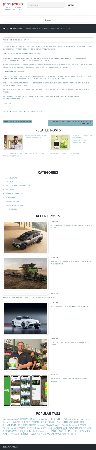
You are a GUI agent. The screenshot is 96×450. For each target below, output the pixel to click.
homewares (55, 424)
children (26, 422)
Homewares (11, 197)
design (51, 421)
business (9, 422)
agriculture (24, 419)
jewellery (13, 428)
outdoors (87, 428)
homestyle (41, 425)
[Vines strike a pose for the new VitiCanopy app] (25, 390)
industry (74, 425)
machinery (42, 428)
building (85, 419)
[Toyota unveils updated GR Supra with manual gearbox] (25, 318)
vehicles (73, 434)
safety (7, 434)
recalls (39, 112)
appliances (38, 419)
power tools (44, 431)
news (34, 112)
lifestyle (31, 428)
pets (6, 431)
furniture (10, 425)
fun (83, 422)
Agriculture (11, 178)
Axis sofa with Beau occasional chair (17, 122)
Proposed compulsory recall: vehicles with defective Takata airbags (72, 123)
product (58, 430)
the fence (41, 434)
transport (52, 434)
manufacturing (56, 428)
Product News (16, 28)
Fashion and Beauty (14, 193)
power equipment (23, 431)
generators (24, 425)
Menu (49, 20)
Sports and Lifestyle (15, 205)
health (29, 112)
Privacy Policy (13, 447)
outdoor (77, 428)
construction (39, 422)
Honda (68, 425)
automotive (58, 419)
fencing (70, 422)
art (45, 419)
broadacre (74, 419)
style (14, 434)
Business (10, 189)
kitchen (21, 428)
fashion (61, 422)
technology (27, 434)
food (78, 421)
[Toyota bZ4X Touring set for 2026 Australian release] (25, 237)
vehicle (63, 434)
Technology (11, 209)
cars (18, 422)
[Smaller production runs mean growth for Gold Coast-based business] (25, 354)
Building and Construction (18, 186)
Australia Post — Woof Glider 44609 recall (65, 154)
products (73, 431)
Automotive (11, 182)
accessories (9, 419)
